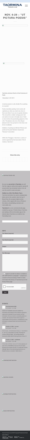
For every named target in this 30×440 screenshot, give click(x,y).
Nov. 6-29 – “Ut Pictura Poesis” (15, 16)
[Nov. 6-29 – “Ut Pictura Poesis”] (15, 42)
